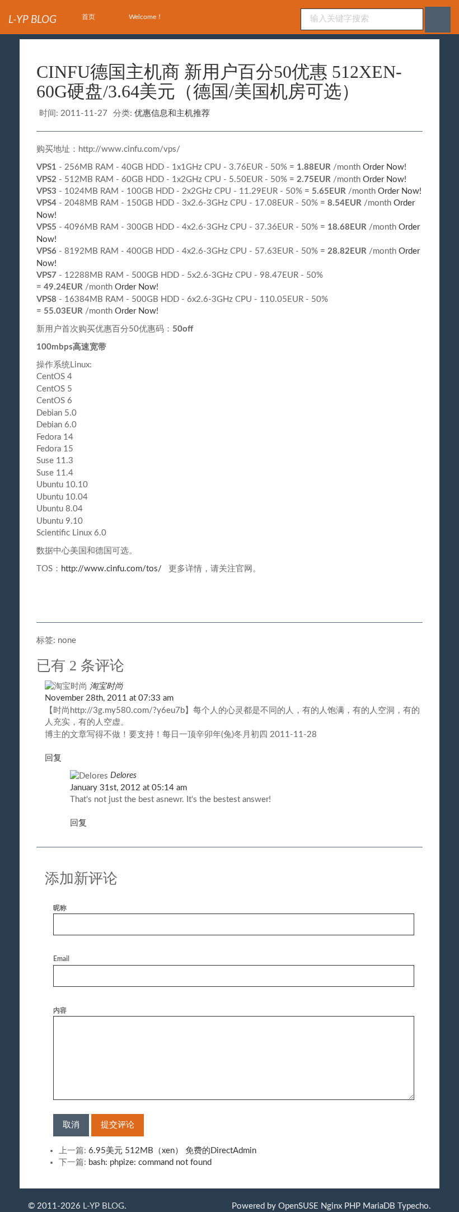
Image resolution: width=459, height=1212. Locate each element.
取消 (71, 1125)
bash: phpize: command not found (150, 1162)
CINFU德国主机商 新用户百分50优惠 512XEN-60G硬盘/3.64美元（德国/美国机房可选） (219, 81)
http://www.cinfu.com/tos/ (111, 569)
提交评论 (117, 1125)
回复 (53, 758)
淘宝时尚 (106, 686)
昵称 (60, 908)
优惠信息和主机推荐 (172, 113)
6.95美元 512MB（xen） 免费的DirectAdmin (172, 1150)
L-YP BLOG (103, 1206)
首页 (88, 16)
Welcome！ (146, 16)
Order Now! (384, 167)
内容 (60, 1010)
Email (61, 958)
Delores (123, 775)
